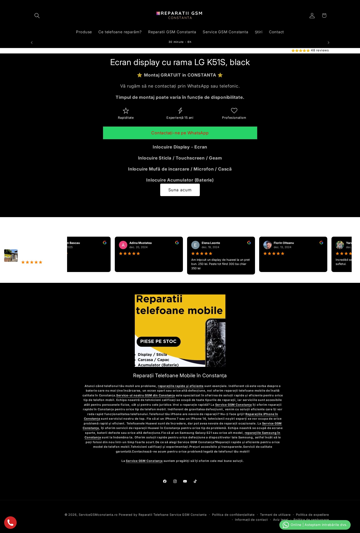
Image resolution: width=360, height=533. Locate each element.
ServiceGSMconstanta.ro (98, 514)
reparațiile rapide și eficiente (181, 386)
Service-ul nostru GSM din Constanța (145, 395)
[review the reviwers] (97, 243)
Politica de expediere (312, 514)
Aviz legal (280, 519)
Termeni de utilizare (275, 514)
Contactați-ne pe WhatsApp (180, 133)
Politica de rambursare (311, 519)
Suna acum (180, 189)
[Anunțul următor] (328, 42)
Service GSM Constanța (233, 404)
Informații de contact (251, 519)
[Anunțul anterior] (31, 42)
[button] (37, 15)
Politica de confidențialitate (233, 514)
